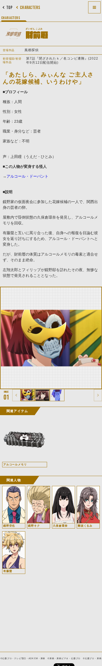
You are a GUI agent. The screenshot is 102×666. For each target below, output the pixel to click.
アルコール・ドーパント (27, 176)
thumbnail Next (98, 395)
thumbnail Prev (16, 395)
